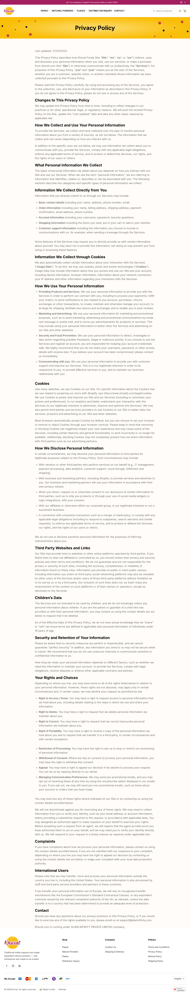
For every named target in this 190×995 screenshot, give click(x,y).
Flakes (81, 10)
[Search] (154, 11)
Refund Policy (155, 956)
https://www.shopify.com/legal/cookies (128, 393)
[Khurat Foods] (9, 11)
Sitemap (62, 989)
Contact (119, 10)
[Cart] (184, 10)
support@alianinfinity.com (135, 920)
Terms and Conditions (158, 947)
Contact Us (110, 947)
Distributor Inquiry (100, 10)
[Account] (179, 10)
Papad (44, 10)
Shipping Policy (155, 961)
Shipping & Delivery (114, 951)
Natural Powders (62, 10)
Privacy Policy (155, 951)
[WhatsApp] (19, 965)
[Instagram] (181, 2)
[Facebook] (185, 2)
